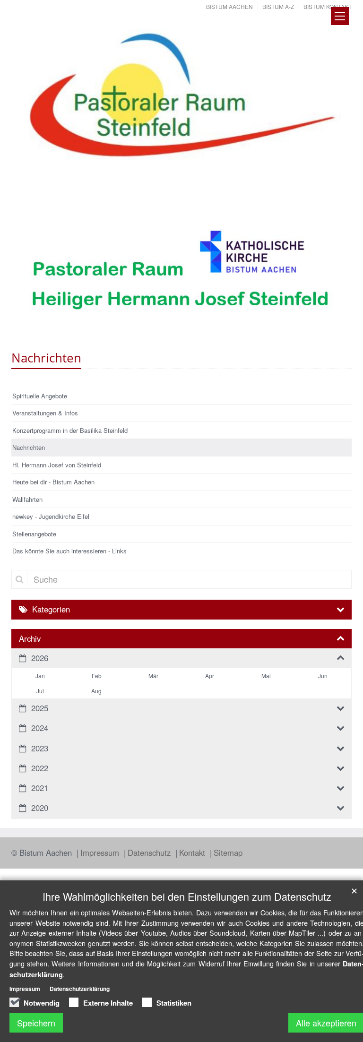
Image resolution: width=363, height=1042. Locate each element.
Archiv (30, 638)
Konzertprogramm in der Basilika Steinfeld (70, 430)
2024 (39, 727)
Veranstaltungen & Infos (45, 412)
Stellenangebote (34, 533)
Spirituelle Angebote (39, 395)
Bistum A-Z (278, 6)
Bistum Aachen (229, 6)
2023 (39, 748)
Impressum (100, 852)
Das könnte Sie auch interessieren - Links (69, 550)
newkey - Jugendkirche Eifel (50, 516)
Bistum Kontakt (327, 6)
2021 (39, 787)
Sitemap (228, 852)
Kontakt (193, 852)
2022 (39, 768)
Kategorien (51, 609)
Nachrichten (28, 447)
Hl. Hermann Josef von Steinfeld (56, 464)
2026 (39, 657)
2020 (39, 807)
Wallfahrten (27, 499)
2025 (39, 708)
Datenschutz (150, 852)
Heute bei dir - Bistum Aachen (53, 481)
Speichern (36, 1022)
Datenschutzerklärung (80, 988)
